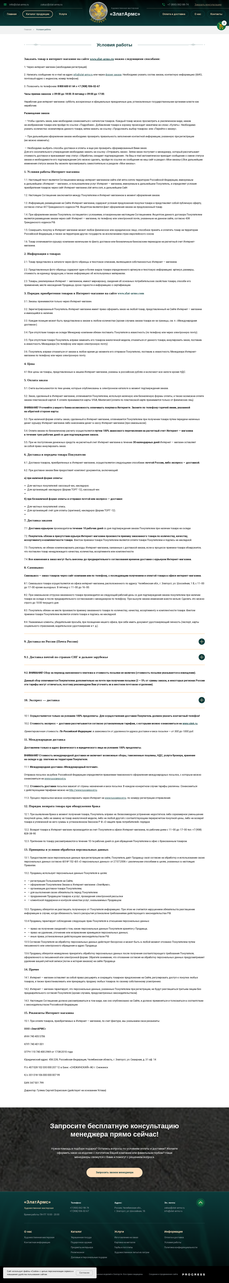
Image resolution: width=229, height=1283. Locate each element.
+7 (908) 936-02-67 (79, 1211)
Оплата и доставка (173, 14)
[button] (208, 4)
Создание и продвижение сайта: (163, 1274)
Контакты (216, 14)
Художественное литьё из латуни (131, 1252)
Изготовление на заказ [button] (126, 1237)
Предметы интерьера (82, 1247)
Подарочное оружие (81, 1242)
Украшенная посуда (81, 1237)
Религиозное (77, 1252)
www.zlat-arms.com (131, 293)
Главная (12, 14)
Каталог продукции (37, 14)
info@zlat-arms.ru (19, 4)
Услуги (63, 14)
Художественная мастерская (39, 1237)
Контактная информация (37, 1242)
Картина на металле (124, 1242)
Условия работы (43, 29)
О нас (198, 14)
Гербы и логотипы (123, 1247)
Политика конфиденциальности (180, 1247)
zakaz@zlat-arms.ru (51, 4)
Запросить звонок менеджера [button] (114, 1172)
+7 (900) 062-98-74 (178, 4)
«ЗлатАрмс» (37, 1202)
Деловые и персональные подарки (89, 1257)
